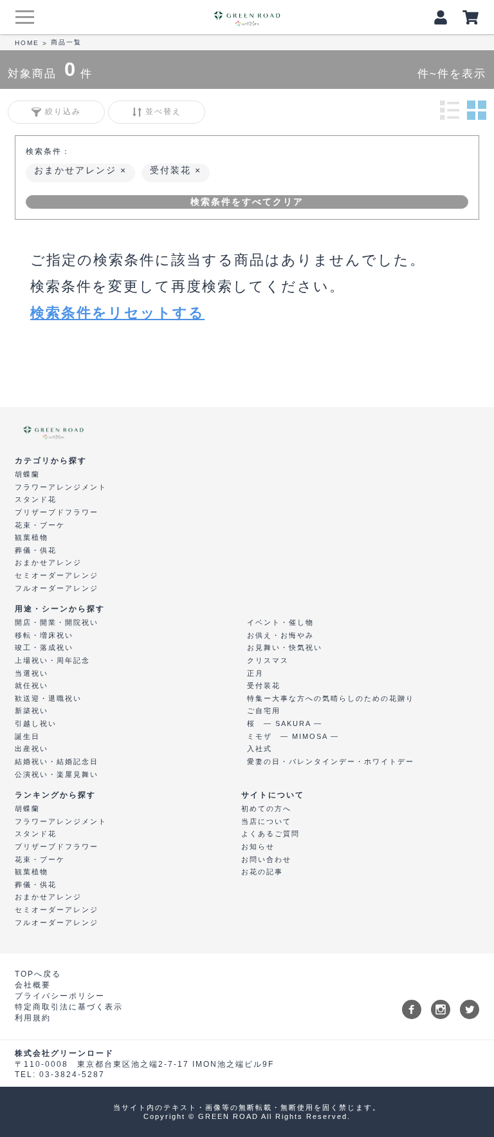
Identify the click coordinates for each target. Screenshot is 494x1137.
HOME (27, 42)
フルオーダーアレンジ (56, 588)
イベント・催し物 (280, 622)
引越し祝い (36, 723)
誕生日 (27, 736)
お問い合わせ (266, 859)
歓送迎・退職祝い (48, 698)
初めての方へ (266, 808)
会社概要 (33, 984)
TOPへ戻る (38, 974)
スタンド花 (36, 499)
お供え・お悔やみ (280, 635)
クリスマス (268, 660)
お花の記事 (262, 871)
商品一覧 (66, 42)
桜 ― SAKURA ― (284, 723)
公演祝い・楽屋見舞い (56, 774)
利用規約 (33, 1017)
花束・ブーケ (40, 525)
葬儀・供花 (36, 550)
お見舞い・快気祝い (284, 647)
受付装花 (172, 170)
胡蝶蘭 (27, 474)
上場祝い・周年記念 (52, 660)
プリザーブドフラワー (56, 512)
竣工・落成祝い (44, 647)
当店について (266, 821)
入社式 (259, 748)
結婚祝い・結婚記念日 (56, 761)
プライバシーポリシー (60, 995)
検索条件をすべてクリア (247, 201)
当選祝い (31, 673)
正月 (255, 673)
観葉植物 (31, 537)
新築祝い (31, 710)
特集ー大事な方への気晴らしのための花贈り (330, 698)
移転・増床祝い (44, 635)
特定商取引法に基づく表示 (69, 1006)
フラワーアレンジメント (61, 487)
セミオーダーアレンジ (56, 575)
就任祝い (31, 685)
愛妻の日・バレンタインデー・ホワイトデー (330, 761)
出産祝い (31, 748)
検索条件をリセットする (117, 313)
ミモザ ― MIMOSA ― (293, 736)
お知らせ (258, 846)
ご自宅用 (263, 710)
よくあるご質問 (270, 833)
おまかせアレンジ (77, 170)
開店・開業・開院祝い (56, 622)
